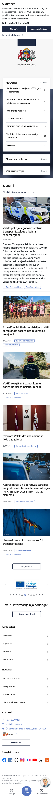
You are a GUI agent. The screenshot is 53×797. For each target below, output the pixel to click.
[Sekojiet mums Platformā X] (41, 760)
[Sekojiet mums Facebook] (4, 760)
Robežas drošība (32, 287)
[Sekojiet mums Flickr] (28, 760)
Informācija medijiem (13, 287)
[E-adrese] (7, 734)
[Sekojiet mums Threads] (16, 760)
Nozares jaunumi (11, 345)
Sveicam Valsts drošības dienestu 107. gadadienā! (23, 437)
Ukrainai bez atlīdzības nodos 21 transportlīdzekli (23, 542)
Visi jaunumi (26, 566)
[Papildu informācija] (16, 734)
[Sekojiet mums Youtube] (35, 760)
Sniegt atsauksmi (27, 614)
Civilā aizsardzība (22, 393)
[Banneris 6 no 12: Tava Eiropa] (26, 585)
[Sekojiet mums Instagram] (22, 760)
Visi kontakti (16, 742)
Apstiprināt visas (39, 29)
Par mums (8, 659)
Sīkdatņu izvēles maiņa (14, 702)
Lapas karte (9, 694)
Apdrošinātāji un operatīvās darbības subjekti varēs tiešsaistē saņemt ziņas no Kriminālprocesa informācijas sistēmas (26, 490)
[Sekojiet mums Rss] (47, 760)
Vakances (7, 635)
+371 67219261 (13, 719)
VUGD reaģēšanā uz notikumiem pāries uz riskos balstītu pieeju (23, 385)
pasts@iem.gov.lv (14, 724)
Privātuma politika (11, 678)
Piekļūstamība (10, 686)
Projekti (7, 651)
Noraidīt (14, 29)
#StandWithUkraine (23, 550)
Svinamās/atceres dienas (26, 446)
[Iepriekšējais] (5, 585)
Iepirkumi (7, 643)
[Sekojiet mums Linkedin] (10, 760)
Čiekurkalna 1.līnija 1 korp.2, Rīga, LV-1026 (26, 728)
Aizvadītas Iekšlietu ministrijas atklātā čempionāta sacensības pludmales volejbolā (26, 331)
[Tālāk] (47, 585)
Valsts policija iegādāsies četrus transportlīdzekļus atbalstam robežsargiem (22, 231)
